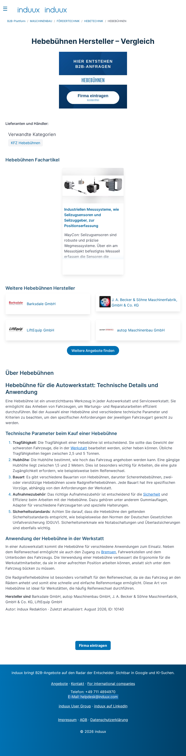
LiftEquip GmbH (40, 330)
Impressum (67, 719)
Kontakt (77, 683)
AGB (83, 719)
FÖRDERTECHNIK (68, 21)
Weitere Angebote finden (93, 350)
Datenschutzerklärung (109, 719)
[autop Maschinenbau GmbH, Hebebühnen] (107, 330)
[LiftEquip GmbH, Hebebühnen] (17, 330)
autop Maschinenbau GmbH (141, 330)
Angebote (59, 683)
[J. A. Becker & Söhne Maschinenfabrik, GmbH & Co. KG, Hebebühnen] (105, 302)
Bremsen (108, 552)
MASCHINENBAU (41, 21)
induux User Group (75, 706)
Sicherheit (151, 494)
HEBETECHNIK (93, 21)
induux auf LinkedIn (110, 706)
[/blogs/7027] (93, 185)
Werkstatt (79, 448)
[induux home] (28, 9)
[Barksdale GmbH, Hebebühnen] (17, 303)
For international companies (111, 683)
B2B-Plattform (16, 21)
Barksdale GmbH (41, 303)
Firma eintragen (93, 645)
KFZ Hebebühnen (25, 143)
